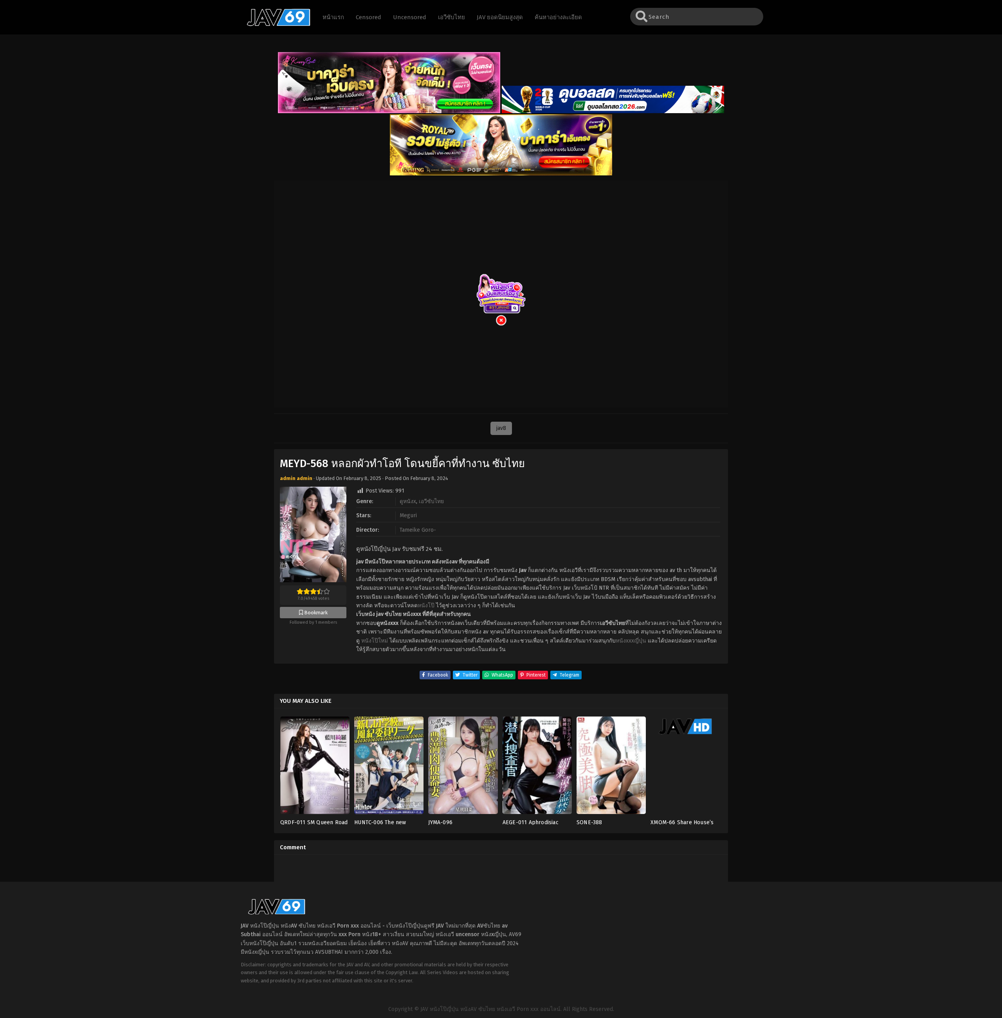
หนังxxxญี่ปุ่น (631, 640)
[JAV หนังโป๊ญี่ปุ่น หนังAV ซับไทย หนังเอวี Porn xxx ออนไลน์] (275, 24)
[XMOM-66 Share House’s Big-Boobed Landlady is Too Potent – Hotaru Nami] (685, 768)
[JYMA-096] (462, 768)
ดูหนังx (408, 501)
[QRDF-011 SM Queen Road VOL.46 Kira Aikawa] (315, 768)
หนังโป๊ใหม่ (374, 640)
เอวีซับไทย (431, 501)
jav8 (501, 428)
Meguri (408, 515)
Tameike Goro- (418, 530)
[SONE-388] (611, 768)
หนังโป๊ (426, 605)
